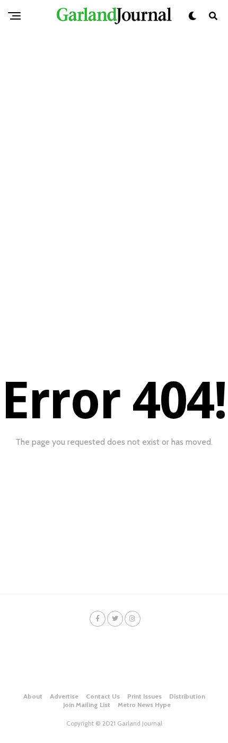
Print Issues (144, 696)
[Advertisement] (114, 150)
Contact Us (103, 696)
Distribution (187, 696)
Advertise (64, 696)
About (32, 696)
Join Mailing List (86, 705)
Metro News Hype (144, 705)
